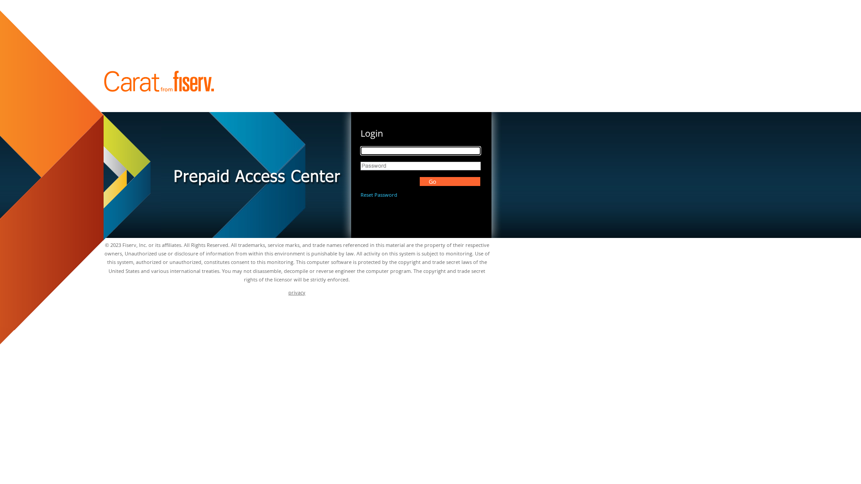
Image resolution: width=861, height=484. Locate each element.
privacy (296, 292)
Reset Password (379, 194)
